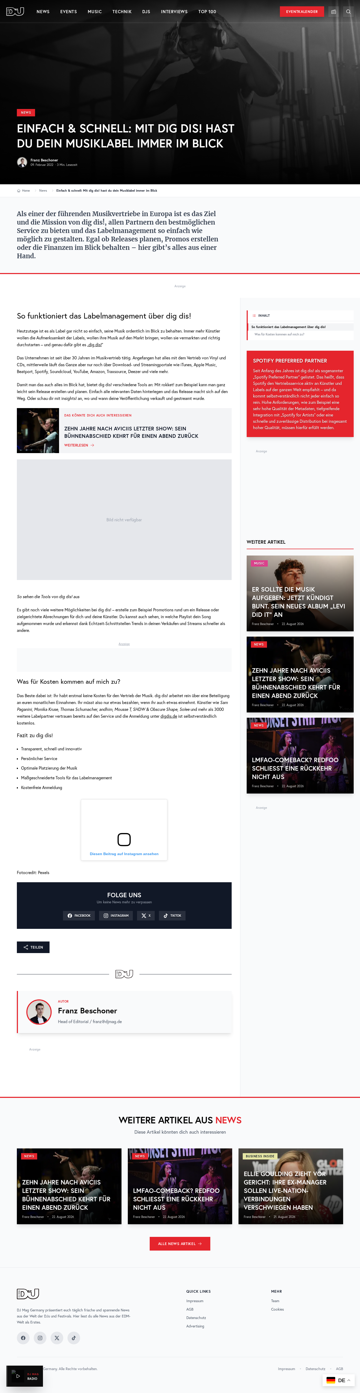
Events (68, 11)
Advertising (195, 1326)
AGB (189, 1309)
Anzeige (180, 286)
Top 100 (207, 11)
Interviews (174, 11)
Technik (122, 11)
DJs (146, 11)
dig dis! (95, 344)
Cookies (277, 1309)
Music (95, 11)
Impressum (194, 1300)
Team (275, 1300)
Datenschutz (196, 1317)
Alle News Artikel (177, 1243)
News (43, 11)
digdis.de (168, 716)
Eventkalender (302, 11)
